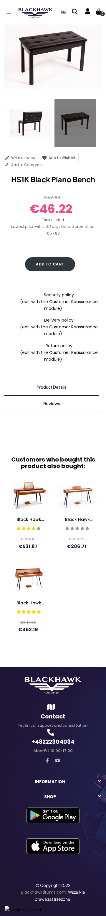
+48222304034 (53, 742)
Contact (53, 717)
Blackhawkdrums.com (43, 892)
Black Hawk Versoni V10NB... (28, 603)
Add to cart (50, 264)
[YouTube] (57, 760)
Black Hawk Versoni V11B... (28, 519)
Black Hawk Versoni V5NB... (77, 519)
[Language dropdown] (63, 12)
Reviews (51, 403)
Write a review (20, 158)
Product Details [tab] (52, 387)
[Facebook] (47, 760)
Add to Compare (23, 164)
